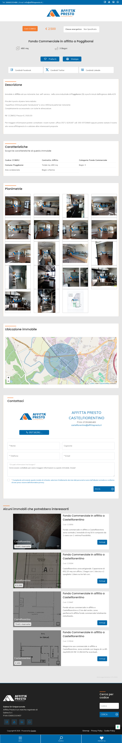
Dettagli (102, 542)
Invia (97, 489)
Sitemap (85, 731)
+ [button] (8, 377)
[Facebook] (105, 2)
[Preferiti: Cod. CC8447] (58, 624)
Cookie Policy (109, 731)
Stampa (75, 59)
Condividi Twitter (57, 70)
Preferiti (53, 59)
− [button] (8, 381)
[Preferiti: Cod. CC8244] (58, 663)
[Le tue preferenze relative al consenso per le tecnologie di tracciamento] (118, 727)
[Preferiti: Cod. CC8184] (58, 585)
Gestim (33, 731)
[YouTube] (109, 2)
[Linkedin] (113, 2)
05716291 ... (35, 432)
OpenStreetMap (104, 383)
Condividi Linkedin (92, 70)
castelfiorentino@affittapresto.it (86, 425)
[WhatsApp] (117, 2)
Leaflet (92, 383)
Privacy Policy (96, 731)
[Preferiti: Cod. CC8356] (58, 546)
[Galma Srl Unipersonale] (61, 12)
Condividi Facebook (23, 70)
